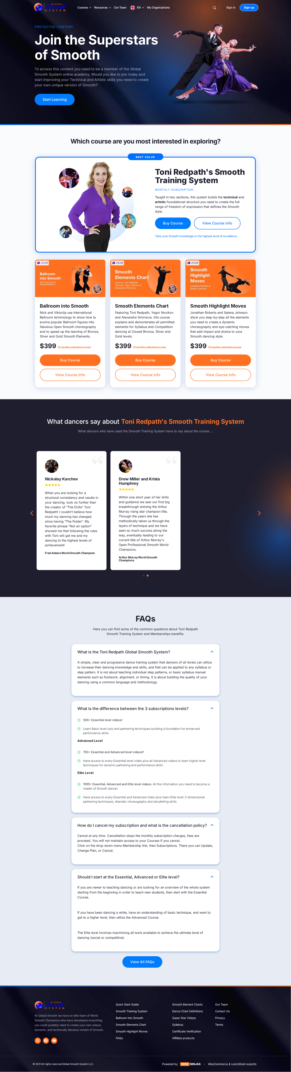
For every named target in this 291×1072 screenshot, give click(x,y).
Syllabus (177, 1024)
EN (139, 7)
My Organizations (158, 7)
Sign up (249, 7)
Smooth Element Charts (187, 1004)
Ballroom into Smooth (129, 1018)
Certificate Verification (186, 1031)
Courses (82, 7)
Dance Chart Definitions (187, 1011)
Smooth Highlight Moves (131, 1031)
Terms (219, 1024)
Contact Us (222, 1011)
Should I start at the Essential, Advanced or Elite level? (128, 877)
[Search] (214, 8)
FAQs (119, 1038)
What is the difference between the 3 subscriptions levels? (133, 708)
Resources (101, 7)
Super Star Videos (184, 1018)
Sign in (230, 7)
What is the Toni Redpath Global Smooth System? (123, 652)
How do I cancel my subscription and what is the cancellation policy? (142, 825)
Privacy (220, 1018)
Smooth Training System (131, 1011)
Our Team (120, 7)
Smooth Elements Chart (131, 1024)
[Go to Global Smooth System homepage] (50, 7)
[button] (259, 513)
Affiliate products (183, 1038)
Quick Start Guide (127, 1004)
